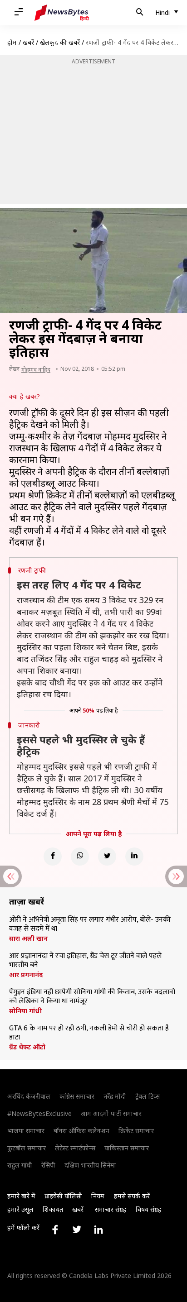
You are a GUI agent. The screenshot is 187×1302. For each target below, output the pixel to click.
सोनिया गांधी (25, 1011)
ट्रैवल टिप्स (147, 1096)
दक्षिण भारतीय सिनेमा (90, 1165)
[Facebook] (53, 856)
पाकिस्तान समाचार (126, 1148)
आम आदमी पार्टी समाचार (111, 1113)
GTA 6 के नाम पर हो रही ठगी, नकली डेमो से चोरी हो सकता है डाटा (89, 1033)
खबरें (28, 42)
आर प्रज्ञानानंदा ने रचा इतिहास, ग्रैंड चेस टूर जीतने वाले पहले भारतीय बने (85, 961)
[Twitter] (107, 856)
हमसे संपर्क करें (132, 1196)
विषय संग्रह (149, 1209)
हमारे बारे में (21, 1196)
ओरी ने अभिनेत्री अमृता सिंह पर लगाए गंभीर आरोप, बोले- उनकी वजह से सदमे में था (90, 924)
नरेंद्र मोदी (114, 1096)
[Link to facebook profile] (55, 1229)
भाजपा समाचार (25, 1130)
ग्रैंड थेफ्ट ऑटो (27, 1047)
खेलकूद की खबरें (60, 42)
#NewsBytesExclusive (39, 1113)
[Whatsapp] (80, 856)
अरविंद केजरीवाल (28, 1096)
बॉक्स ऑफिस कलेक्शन (81, 1130)
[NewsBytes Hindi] (61, 13)
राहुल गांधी (19, 1165)
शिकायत (53, 1209)
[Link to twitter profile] (77, 1229)
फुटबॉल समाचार (26, 1148)
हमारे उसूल (20, 1209)
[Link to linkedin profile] (98, 1229)
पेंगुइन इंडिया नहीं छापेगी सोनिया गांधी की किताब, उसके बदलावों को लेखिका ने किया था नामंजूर (92, 997)
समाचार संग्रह (111, 1209)
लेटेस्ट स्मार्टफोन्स (75, 1148)
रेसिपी (48, 1165)
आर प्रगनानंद (26, 975)
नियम (97, 1196)
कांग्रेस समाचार (76, 1096)
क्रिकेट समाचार (136, 1130)
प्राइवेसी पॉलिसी (63, 1196)
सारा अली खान (28, 938)
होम (12, 42)
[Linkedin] (134, 856)
